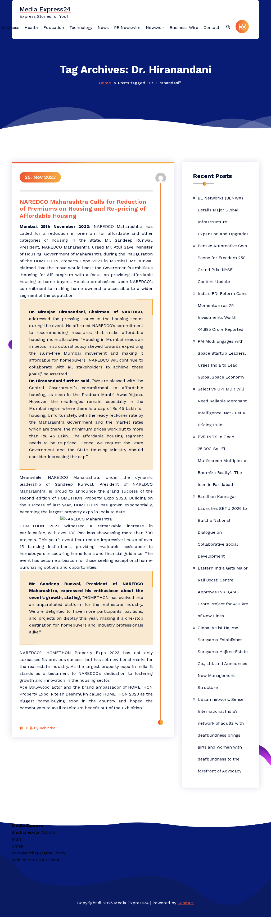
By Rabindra (44, 728)
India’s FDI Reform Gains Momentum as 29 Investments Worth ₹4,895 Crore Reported (222, 311)
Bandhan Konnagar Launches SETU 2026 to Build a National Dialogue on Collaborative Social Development (222, 526)
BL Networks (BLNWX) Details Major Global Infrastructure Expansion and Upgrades (223, 215)
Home (105, 82)
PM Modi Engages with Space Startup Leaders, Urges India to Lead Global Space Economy (222, 359)
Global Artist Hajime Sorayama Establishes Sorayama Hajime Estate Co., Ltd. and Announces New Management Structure (223, 657)
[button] (228, 26)
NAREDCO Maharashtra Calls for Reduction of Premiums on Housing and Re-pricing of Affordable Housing (83, 208)
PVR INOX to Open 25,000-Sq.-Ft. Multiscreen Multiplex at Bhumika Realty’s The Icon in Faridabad (223, 460)
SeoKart (186, 902)
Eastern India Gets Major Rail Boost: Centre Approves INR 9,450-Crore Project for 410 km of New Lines (223, 592)
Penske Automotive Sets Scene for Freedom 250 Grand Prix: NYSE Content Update (222, 263)
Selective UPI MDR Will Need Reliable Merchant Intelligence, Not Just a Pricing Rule (222, 406)
